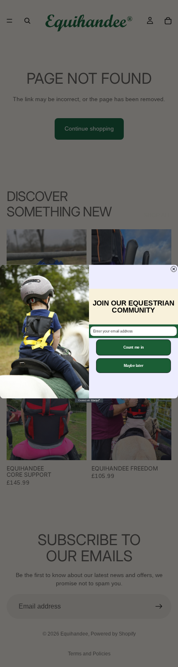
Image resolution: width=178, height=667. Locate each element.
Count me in (133, 347)
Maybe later (134, 365)
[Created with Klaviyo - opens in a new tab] (89, 400)
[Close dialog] (174, 269)
